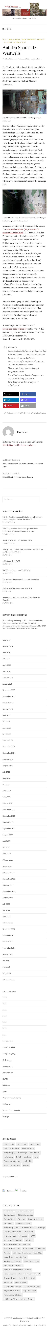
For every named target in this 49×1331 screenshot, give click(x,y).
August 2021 (8, 954)
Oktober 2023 (8, 822)
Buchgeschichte (9, 1219)
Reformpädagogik (10, 1278)
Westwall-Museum (15, 229)
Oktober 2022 (8, 885)
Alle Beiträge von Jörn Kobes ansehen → (19, 445)
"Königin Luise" (9, 1211)
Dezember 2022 (9, 873)
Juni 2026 (6, 652)
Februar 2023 (8, 860)
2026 (5, 1035)
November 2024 (9, 753)
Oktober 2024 (8, 759)
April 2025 (7, 728)
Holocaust (23, 1236)
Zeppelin (31, 1299)
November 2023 (9, 816)
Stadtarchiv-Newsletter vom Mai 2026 (17, 588)
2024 (5, 1022)
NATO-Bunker (24, 413)
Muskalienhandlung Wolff (13, 1265)
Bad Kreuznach (9, 1215)
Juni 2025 (6, 715)
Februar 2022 (8, 923)
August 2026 (8, 646)
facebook (10, 1191)
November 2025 (9, 696)
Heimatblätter (8, 1066)
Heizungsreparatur (10, 1236)
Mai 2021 (6, 967)
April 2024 (7, 791)
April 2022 (7, 917)
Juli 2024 (6, 772)
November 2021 (9, 935)
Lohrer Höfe (8, 1257)
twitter (23, 1191)
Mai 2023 (6, 847)
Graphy (29, 1325)
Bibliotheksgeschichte (25, 1215)
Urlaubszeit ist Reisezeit (12, 1286)
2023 (4, 40)
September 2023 (9, 828)
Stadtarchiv (7, 1104)
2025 (5, 1029)
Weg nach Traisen (29, 1291)
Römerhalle (23, 1278)
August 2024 (8, 766)
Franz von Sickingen (23, 1223)
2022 (5, 1010)
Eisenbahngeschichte (35, 1219)
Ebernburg (21, 1219)
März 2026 (7, 671)
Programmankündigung (33, 40)
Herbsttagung (8, 1073)
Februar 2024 (8, 803)
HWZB (5, 1079)
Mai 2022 (6, 910)
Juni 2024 (6, 778)
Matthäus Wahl (21, 1257)
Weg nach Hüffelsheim (12, 1291)
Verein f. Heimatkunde (15, 42)
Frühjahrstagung (9, 1047)
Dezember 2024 (9, 747)
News (5, 1091)
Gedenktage (7, 1060)
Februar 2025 (8, 740)
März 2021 (7, 973)
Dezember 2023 (9, 810)
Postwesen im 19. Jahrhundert (29, 1274)
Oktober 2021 (8, 942)
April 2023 (7, 854)
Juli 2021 (6, 961)
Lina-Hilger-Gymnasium (22, 1253)
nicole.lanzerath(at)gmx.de (15, 329)
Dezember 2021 (9, 929)
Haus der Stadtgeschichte (12, 1232)
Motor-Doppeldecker (31, 1261)
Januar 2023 (7, 866)
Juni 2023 (6, 841)
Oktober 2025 (8, 703)
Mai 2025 (6, 722)
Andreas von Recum (25, 1211)
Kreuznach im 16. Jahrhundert (34, 1249)
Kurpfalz (7, 1253)
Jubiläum (6, 1085)
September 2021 (9, 948)
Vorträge (6, 1117)
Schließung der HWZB (11, 561)
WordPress (16, 1325)
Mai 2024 (6, 785)
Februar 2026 (8, 678)
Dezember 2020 (9, 979)
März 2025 (7, 734)
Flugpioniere (8, 1223)
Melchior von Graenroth (12, 1261)
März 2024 (7, 797)
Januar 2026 (7, 684)
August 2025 (8, 709)
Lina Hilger (38, 1253)
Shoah (33, 1278)
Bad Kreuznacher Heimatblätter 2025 (17, 540)
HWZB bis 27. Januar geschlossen (18, 477)
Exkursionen (14, 40)
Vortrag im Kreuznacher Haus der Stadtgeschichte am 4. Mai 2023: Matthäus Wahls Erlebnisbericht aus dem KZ (24, 626)
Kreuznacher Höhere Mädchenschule (17, 1244)
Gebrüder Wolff (28, 1228)
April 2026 (7, 665)
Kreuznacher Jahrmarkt (12, 1249)
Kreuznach (29, 1240)
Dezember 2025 (9, 690)
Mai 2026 (6, 659)
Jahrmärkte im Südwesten (13, 1240)
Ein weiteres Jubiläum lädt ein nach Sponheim (21, 579)
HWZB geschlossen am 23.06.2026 (16, 570)
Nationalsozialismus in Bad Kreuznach (17, 1270)
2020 (5, 997)
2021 (5, 1003)
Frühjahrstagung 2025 (11, 1228)
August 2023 (8, 835)
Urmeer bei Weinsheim (32, 1286)
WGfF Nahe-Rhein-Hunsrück (14, 1299)
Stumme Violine (20, 1282)
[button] (11, 394)
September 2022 (9, 891)
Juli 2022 (6, 904)
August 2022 (8, 898)
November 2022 (9, 879)
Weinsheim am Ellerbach (12, 1295)
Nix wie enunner (10, 1274)
